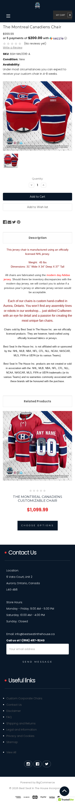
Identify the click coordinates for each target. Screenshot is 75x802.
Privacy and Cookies (20, 736)
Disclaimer (13, 711)
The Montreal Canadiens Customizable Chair (37, 499)
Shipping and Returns (21, 723)
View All (11, 752)
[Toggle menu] (8, 16)
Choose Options (37, 525)
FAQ (9, 717)
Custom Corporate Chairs (24, 698)
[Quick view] (33, 442)
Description (38, 238)
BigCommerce (45, 782)
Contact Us (14, 705)
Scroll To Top (64, 791)
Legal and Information (21, 730)
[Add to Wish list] (42, 442)
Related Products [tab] (37, 401)
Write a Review (12, 47)
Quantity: (37, 178)
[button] (37, 38)
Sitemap (12, 742)
